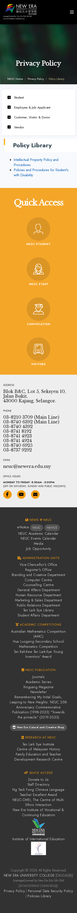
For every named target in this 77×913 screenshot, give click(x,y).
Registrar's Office (38, 569)
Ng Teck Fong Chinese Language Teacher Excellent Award (38, 792)
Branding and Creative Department (38, 574)
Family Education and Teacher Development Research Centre (38, 757)
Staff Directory (38, 784)
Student (19, 97)
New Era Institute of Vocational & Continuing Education (38, 812)
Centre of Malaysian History (38, 749)
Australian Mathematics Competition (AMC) (38, 634)
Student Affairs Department (38, 615)
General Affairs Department (38, 590)
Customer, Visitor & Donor (32, 117)
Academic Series (38, 681)
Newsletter (38, 691)
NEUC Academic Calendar (38, 533)
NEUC (36, 528)
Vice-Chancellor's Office (38, 564)
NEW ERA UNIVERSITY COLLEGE (29, 875)
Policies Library (39, 896)
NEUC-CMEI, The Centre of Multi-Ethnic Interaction (39, 802)
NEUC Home (15, 79)
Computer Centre (38, 580)
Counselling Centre (38, 584)
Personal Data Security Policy (50, 891)
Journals (38, 676)
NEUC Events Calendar (38, 538)
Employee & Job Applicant (32, 107)
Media (38, 543)
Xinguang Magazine (38, 687)
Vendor (19, 127)
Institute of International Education (38, 839)
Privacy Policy (36, 79)
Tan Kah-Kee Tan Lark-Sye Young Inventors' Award (38, 654)
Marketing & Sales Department (38, 600)
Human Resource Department (38, 595)
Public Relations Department (38, 605)
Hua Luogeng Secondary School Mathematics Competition (38, 644)
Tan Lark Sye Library (38, 610)
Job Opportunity (38, 548)
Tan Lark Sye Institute (39, 744)
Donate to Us (38, 779)
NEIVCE (52, 528)
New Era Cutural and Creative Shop (40, 727)
